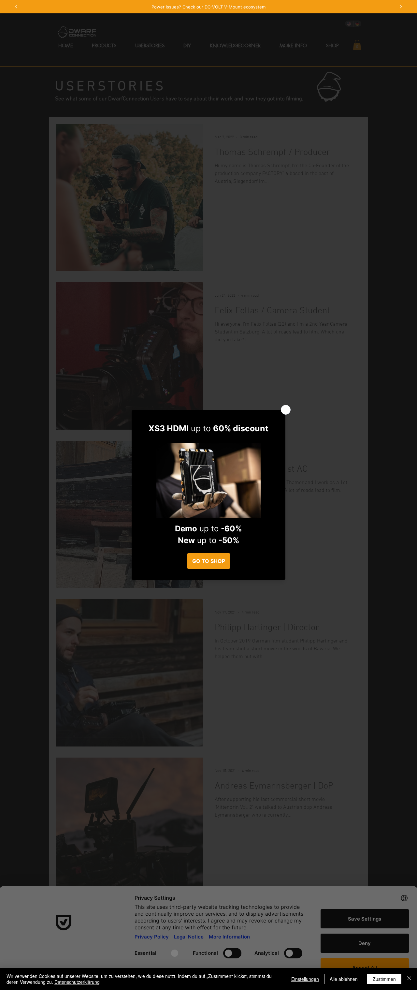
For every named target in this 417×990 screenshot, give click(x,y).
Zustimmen (384, 979)
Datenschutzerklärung (77, 982)
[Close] (409, 979)
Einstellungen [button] (305, 979)
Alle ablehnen (344, 979)
